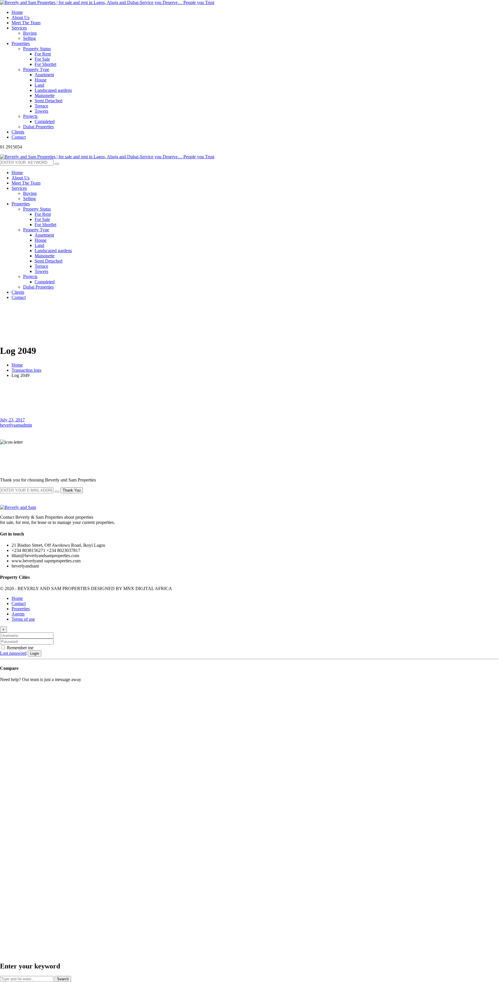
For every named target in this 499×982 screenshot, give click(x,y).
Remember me (19, 647)
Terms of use (23, 619)
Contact (19, 603)
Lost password (13, 653)
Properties (21, 608)
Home (17, 364)
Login (34, 653)
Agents (18, 613)
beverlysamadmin (16, 425)
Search (63, 979)
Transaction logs (26, 370)
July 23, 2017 (12, 419)
